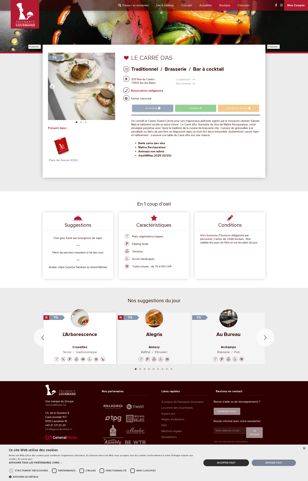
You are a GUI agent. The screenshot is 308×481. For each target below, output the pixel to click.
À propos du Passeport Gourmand (182, 402)
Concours (244, 5)
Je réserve (151, 108)
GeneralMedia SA (55, 405)
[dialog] (154, 463)
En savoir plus (25, 458)
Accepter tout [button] (226, 462)
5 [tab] (153, 368)
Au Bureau (228, 334)
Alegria (154, 334)
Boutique (224, 5)
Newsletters (169, 437)
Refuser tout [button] (273, 462)
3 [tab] (85, 122)
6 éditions (165, 5)
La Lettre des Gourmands (177, 408)
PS (55, 57)
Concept (186, 5)
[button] (102, 462)
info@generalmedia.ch (58, 429)
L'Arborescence (80, 334)
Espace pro (168, 413)
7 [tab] (162, 368)
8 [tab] (167, 368)
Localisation (183, 79)
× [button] (304, 448)
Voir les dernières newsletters (231, 441)
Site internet (183, 83)
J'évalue (194, 108)
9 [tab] (171, 368)
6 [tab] (158, 368)
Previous (52, 86)
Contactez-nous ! (227, 411)
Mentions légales (171, 431)
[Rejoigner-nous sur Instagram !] (281, 5)
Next (110, 86)
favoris (237, 108)
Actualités (205, 5)
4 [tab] (149, 368)
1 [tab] (76, 122)
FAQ (164, 425)
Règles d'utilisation (172, 419)
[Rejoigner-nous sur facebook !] (276, 5)
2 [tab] (81, 122)
